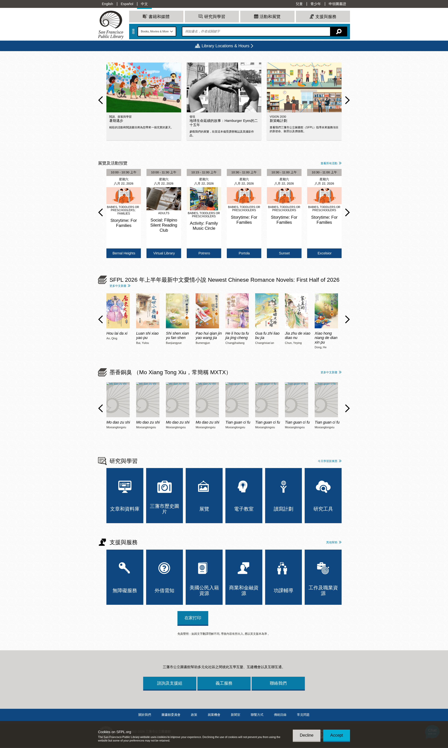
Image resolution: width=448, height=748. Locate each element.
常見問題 (303, 714)
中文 (144, 4)
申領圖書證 (337, 4)
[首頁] (111, 25)
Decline (306, 735)
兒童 (299, 4)
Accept (336, 735)
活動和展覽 (270, 16)
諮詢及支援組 (169, 683)
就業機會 (214, 714)
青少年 (315, 4)
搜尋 (133, 31)
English (107, 4)
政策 (194, 714)
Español (127, 4)
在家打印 (192, 617)
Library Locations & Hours (225, 45)
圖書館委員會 (171, 714)
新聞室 (235, 714)
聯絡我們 (278, 683)
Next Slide (347, 100)
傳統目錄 (280, 714)
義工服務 (224, 683)
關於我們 (144, 714)
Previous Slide (100, 100)
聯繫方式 (257, 714)
